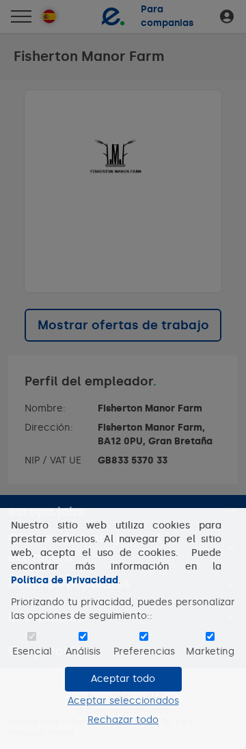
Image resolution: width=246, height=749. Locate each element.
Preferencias (144, 651)
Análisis (83, 651)
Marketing (210, 651)
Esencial (32, 651)
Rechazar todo (123, 720)
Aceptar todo (123, 679)
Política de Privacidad (64, 580)
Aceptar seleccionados (123, 701)
